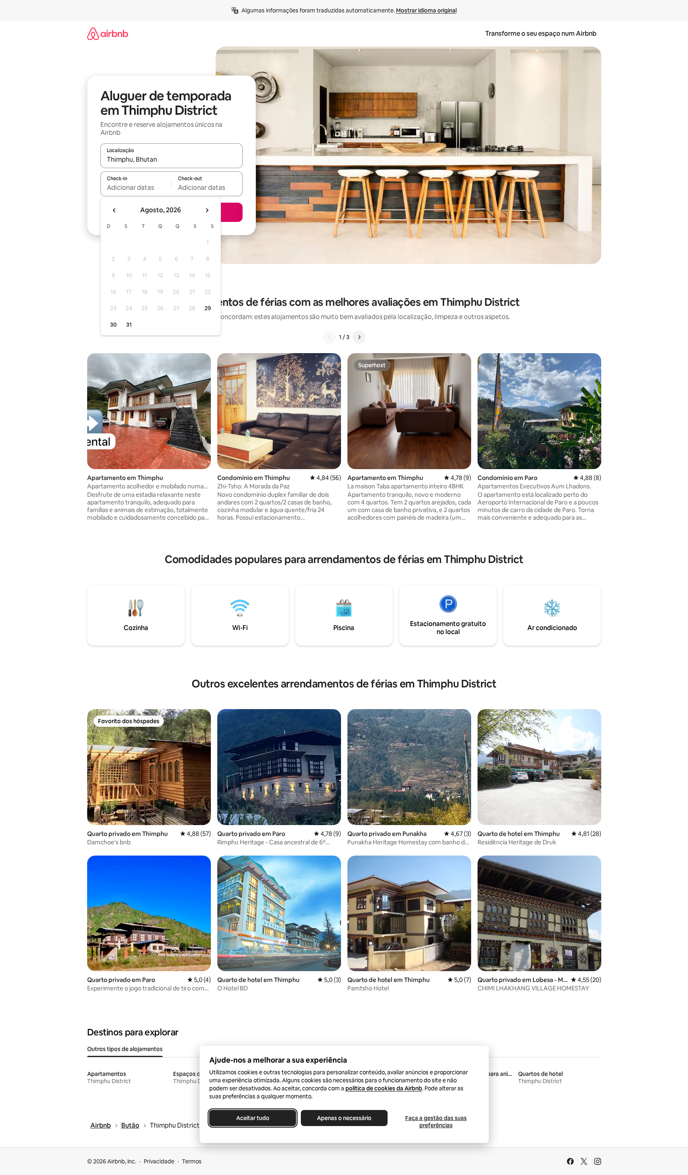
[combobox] (171, 159)
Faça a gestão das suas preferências (435, 1121)
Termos (192, 1161)
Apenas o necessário (344, 1118)
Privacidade (159, 1161)
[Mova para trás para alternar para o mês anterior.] (114, 210)
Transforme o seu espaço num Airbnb (540, 33)
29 (207, 308)
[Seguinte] (359, 337)
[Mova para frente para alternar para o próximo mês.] (206, 210)
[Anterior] (329, 337)
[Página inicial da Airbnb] (107, 33)
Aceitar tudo (252, 1118)
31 (129, 324)
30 (113, 324)
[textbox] (136, 187)
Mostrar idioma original (426, 10)
